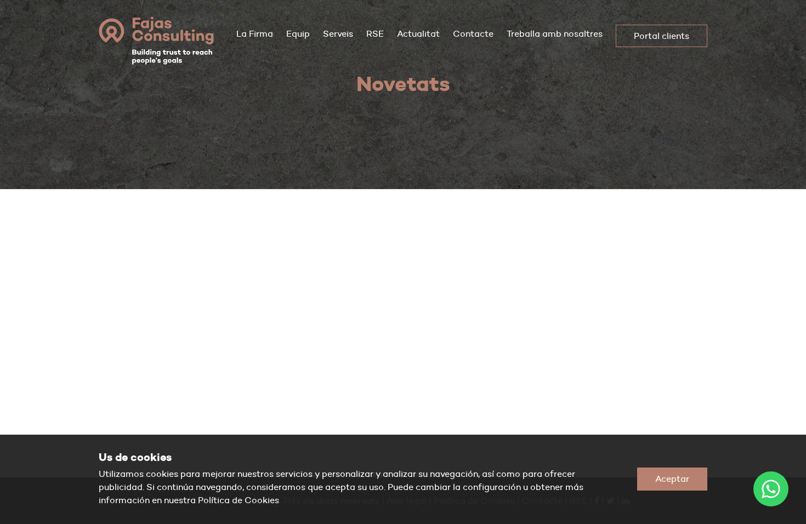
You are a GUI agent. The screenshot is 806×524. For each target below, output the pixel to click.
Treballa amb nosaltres (555, 34)
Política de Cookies (238, 500)
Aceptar (672, 479)
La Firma (254, 34)
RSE (375, 34)
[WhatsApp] (770, 488)
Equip (298, 34)
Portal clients (661, 36)
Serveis (338, 34)
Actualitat (418, 34)
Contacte (473, 34)
